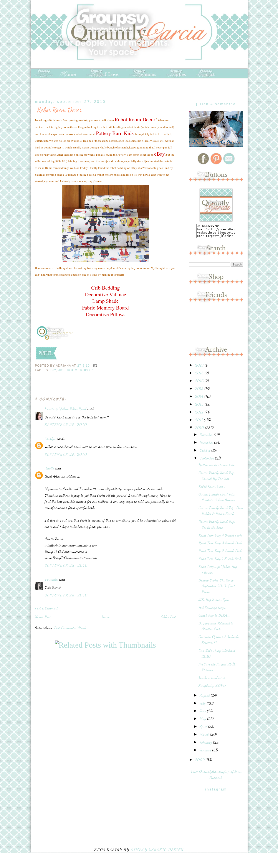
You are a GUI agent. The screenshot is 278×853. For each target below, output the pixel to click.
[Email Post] (94, 365)
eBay (159, 153)
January (206, 750)
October (205, 450)
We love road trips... (213, 677)
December (207, 434)
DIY (53, 370)
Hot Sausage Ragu (212, 607)
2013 (200, 404)
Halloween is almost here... (218, 464)
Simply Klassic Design (157, 849)
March (205, 734)
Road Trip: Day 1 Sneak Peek (220, 558)
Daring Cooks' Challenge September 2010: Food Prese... (217, 586)
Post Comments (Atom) (70, 627)
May (203, 718)
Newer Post (43, 616)
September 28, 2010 (66, 565)
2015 (199, 388)
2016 (200, 380)
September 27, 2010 (66, 424)
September (207, 458)
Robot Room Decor (59, 109)
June (203, 710)
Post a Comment (46, 608)
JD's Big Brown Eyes (214, 599)
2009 (200, 759)
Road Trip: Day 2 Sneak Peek (220, 550)
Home (106, 616)
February (206, 742)
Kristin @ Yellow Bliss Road (65, 408)
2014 (199, 396)
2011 (199, 419)
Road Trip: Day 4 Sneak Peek (220, 535)
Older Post (168, 616)
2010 (200, 427)
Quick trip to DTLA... (214, 615)
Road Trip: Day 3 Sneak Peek (220, 542)
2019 (200, 365)
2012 (200, 412)
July (203, 703)
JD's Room (68, 370)
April (204, 726)
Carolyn (50, 438)
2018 (200, 373)
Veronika (51, 579)
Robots (87, 370)
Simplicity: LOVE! (212, 685)
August (205, 695)
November (207, 442)
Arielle (49, 468)
